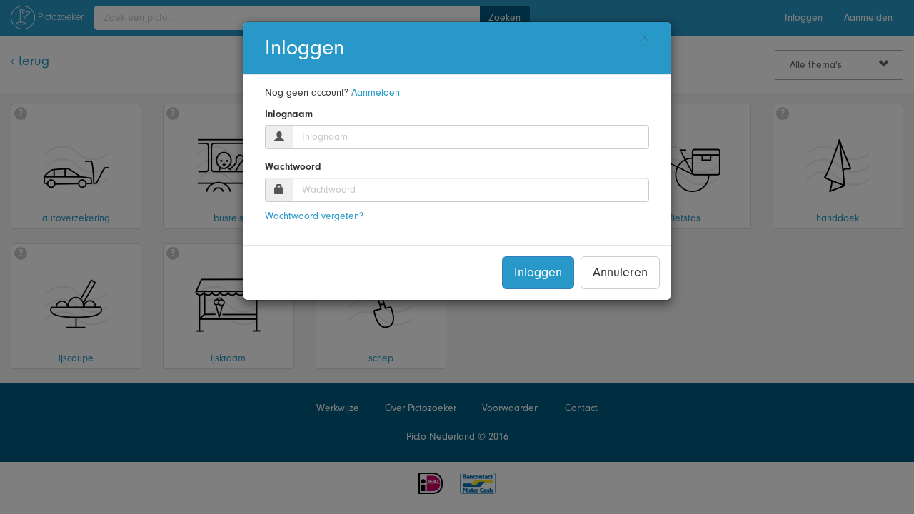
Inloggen (538, 272)
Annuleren (620, 272)
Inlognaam (289, 114)
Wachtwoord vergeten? (314, 216)
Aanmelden (375, 93)
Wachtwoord (293, 167)
